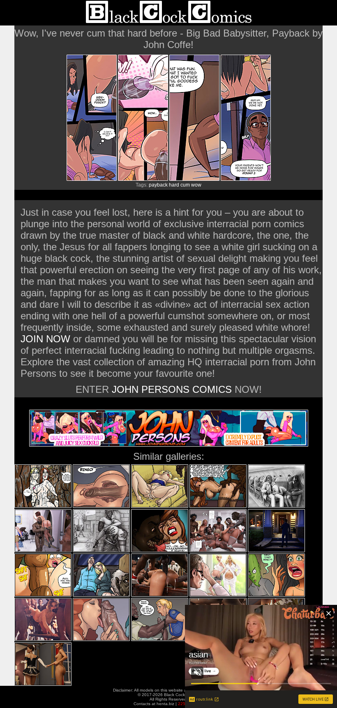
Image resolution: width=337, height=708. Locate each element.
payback (158, 185)
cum (185, 185)
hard (174, 185)
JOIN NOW (45, 338)
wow (196, 185)
